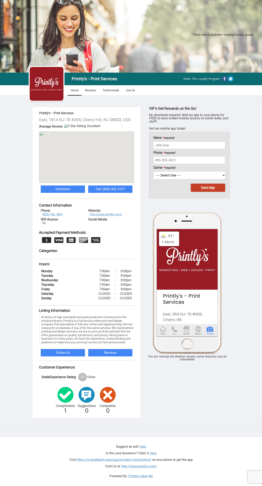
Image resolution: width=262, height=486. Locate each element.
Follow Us (63, 353)
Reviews (90, 90)
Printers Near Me (140, 476)
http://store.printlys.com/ (106, 214)
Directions (62, 189)
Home (75, 90)
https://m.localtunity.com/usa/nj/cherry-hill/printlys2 (114, 460)
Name (163, 137)
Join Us (130, 90)
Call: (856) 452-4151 (110, 189)
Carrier (164, 167)
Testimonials (111, 90)
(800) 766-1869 (52, 214)
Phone (164, 152)
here (153, 453)
